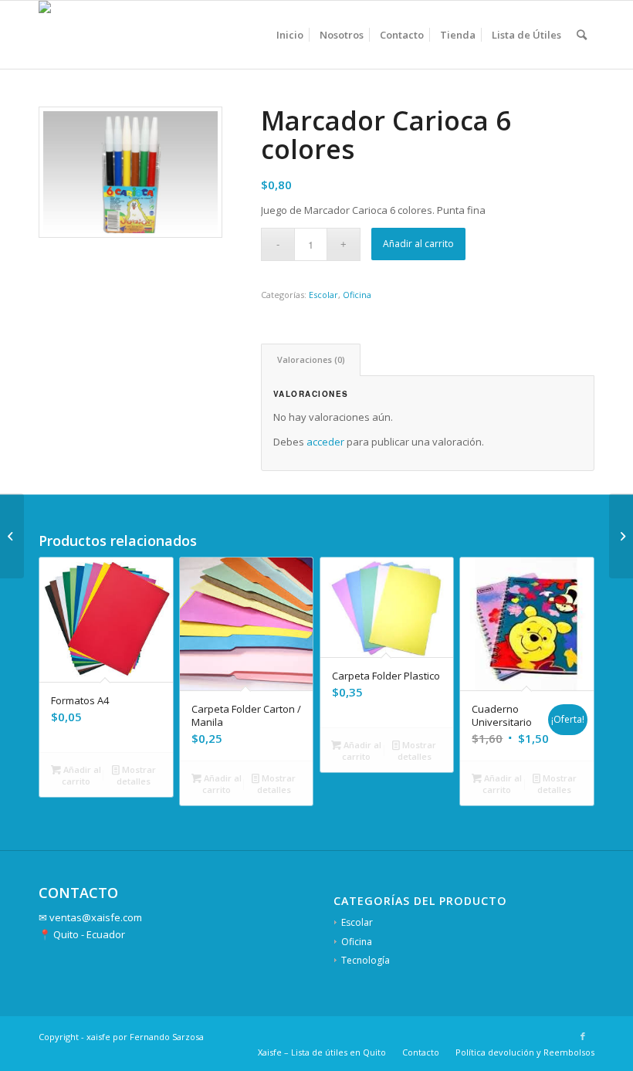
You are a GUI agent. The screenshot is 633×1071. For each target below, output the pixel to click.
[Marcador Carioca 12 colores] (12, 535)
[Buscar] (581, 35)
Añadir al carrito (418, 243)
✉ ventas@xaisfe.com (90, 917)
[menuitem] (290, 35)
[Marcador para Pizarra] (621, 535)
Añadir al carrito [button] (81, 775)
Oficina (357, 294)
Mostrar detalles (136, 775)
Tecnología (365, 960)
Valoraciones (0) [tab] (311, 359)
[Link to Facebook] (582, 1036)
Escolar (323, 294)
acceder (325, 442)
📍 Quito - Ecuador (82, 934)
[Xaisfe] (60, 35)
